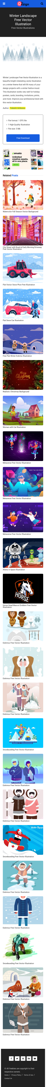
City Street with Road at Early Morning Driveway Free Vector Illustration (22, 248)
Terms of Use (28, 1075)
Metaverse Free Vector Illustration (17, 463)
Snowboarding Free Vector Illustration (18, 750)
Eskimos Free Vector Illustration (16, 643)
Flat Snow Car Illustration (13, 320)
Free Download (23, 138)
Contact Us (8, 1078)
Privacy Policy (16, 1075)
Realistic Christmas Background (16, 392)
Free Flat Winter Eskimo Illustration (17, 356)
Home (6, 1075)
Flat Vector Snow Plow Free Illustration (19, 285)
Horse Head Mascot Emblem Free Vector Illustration (20, 606)
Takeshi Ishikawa (17, 108)
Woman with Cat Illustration (14, 427)
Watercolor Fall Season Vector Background (20, 211)
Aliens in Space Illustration (14, 570)
